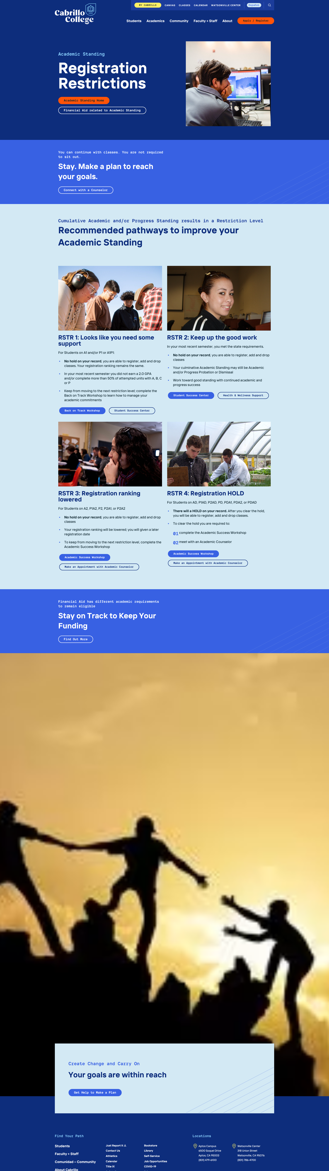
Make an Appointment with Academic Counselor (99, 566)
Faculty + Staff (205, 20)
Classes (184, 5)
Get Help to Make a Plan (95, 1092)
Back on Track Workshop (82, 410)
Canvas (170, 5)
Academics (155, 20)
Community (179, 20)
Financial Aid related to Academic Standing (102, 110)
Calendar (201, 5)
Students (134, 20)
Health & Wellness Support (243, 395)
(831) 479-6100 (208, 1159)
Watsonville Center (226, 5)
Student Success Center (132, 410)
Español (254, 5)
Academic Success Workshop (85, 557)
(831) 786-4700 (246, 1159)
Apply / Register (256, 20)
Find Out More (76, 639)
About (227, 20)
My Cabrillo (148, 5)
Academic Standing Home (84, 100)
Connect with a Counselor (86, 190)
